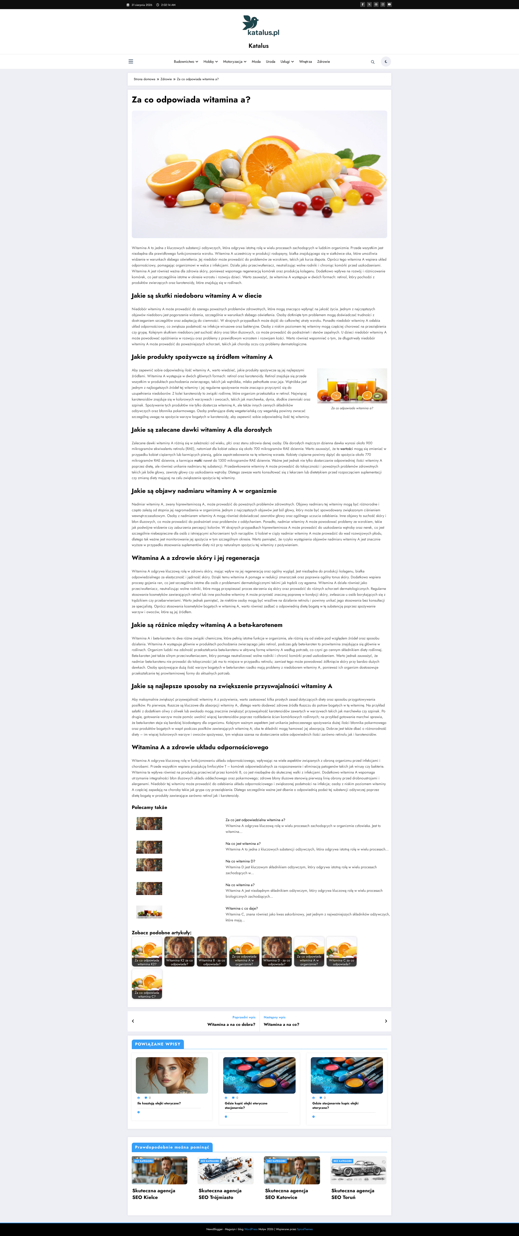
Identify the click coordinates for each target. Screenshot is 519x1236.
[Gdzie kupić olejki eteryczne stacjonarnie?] (259, 1075)
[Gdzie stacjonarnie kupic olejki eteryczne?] (347, 1075)
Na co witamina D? (240, 861)
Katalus (259, 45)
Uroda (270, 61)
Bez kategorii (152, 1161)
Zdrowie (323, 61)
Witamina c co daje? (242, 908)
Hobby (209, 61)
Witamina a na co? (281, 1024)
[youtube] (389, 4)
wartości (346, 448)
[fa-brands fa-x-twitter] (369, 4)
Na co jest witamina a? (243, 843)
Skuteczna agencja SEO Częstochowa (228, 1194)
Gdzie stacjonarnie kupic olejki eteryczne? (335, 1105)
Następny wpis (274, 1017)
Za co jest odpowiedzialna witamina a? (255, 820)
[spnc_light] (386, 61)
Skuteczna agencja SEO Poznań (361, 1194)
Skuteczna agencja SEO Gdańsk (294, 1194)
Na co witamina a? (240, 885)
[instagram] (382, 4)
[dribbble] (376, 4)
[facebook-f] (362, 4)
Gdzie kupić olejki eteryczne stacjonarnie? (246, 1105)
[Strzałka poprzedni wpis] (133, 1021)
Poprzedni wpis (244, 1017)
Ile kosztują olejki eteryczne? (159, 1103)
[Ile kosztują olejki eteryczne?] (172, 1075)
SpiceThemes (305, 1229)
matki (198, 460)
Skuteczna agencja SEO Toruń (161, 1194)
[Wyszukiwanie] (373, 62)
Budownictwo (184, 61)
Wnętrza (305, 61)
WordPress (251, 1229)
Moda (256, 61)
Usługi (285, 61)
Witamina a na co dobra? (231, 1024)
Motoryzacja (232, 61)
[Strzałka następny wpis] (386, 1021)
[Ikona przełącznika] (131, 62)
